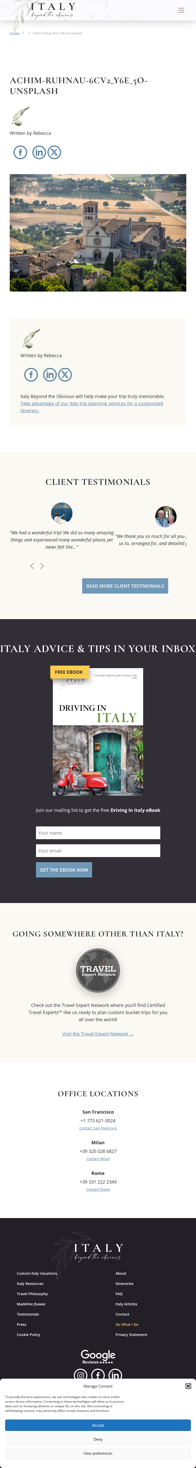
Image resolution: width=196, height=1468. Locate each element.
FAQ (119, 1293)
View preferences (98, 1453)
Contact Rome (98, 1189)
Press (21, 1324)
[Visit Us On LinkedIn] (115, 1375)
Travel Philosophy (32, 1293)
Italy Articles (126, 1304)
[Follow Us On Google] (98, 1357)
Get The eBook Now (64, 870)
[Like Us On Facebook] (98, 1375)
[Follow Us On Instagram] (81, 1375)
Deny (98, 1439)
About (121, 1273)
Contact (122, 1314)
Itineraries (124, 1283)
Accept (98, 1425)
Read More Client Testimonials (125, 586)
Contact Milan (98, 1158)
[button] (188, 1386)
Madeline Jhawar (31, 1304)
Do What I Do (127, 1324)
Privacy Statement (132, 1334)
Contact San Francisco (98, 1128)
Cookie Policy (28, 1334)
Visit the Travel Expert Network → (98, 1034)
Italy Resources (30, 1283)
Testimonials (28, 1314)
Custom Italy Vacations (37, 1273)
